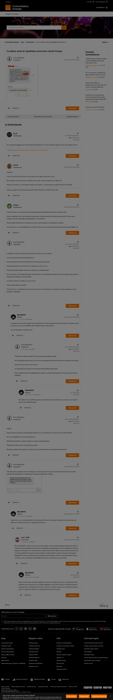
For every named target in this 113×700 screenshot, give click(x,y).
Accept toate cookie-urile (99, 696)
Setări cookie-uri (71, 696)
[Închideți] (110, 696)
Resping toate (84, 696)
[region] (56, 696)
